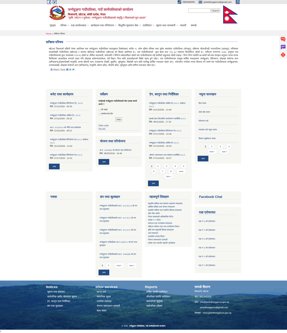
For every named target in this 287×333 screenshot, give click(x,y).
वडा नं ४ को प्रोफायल (207, 239)
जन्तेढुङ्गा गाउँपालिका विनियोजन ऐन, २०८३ (66, 103)
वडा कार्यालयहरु (78, 25)
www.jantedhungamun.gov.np (217, 312)
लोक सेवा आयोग (154, 213)
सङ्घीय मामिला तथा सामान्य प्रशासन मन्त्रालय (165, 203)
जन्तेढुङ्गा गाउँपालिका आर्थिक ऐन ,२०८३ (65, 115)
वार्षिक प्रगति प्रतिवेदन (156, 291)
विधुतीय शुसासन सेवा (128, 25)
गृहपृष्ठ (53, 25)
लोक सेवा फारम (204, 112)
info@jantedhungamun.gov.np (214, 302)
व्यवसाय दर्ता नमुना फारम (208, 129)
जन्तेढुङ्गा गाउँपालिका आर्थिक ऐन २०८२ (164, 143)
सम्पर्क (194, 25)
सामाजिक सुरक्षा (104, 296)
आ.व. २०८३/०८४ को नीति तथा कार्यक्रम (65, 127)
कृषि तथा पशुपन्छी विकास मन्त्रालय (161, 230)
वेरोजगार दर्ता (203, 121)
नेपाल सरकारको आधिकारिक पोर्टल (160, 216)
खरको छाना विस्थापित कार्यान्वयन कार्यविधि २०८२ (167, 118)
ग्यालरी (183, 25)
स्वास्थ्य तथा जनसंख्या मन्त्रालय (160, 223)
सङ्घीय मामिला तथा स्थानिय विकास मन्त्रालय (165, 210)
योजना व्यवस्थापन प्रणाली (157, 239)
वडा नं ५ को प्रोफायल (207, 230)
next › (181, 171)
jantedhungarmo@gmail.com (214, 307)
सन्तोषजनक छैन (107, 113)
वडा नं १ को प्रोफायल (207, 265)
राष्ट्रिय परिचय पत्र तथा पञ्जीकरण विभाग (163, 226)
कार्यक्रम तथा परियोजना (102, 25)
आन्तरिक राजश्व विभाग (156, 236)
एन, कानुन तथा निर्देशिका (58, 301)
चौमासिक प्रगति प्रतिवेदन (158, 296)
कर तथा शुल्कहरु (55, 305)
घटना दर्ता (101, 291)
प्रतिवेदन (147, 25)
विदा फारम (202, 103)
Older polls (104, 125)
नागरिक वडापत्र (104, 301)
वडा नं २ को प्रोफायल (207, 256)
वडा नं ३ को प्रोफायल (207, 247)
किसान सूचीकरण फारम (207, 138)
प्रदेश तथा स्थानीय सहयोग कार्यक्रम (161, 243)
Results (102, 129)
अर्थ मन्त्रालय (153, 233)
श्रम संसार (101, 310)
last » (168, 176)
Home (49, 33)
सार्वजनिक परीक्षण (154, 305)
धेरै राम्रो (104, 109)
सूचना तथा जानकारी (165, 25)
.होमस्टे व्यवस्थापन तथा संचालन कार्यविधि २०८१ (167, 155)
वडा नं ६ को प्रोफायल (207, 221)
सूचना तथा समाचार (56, 291)
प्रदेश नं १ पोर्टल (154, 220)
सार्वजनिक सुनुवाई (154, 301)
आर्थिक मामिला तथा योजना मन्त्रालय (161, 207)
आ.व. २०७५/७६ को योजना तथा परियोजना (115, 150)
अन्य (54, 166)
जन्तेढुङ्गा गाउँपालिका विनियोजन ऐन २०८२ (66, 155)
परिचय (63, 25)
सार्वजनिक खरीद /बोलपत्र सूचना (62, 296)
